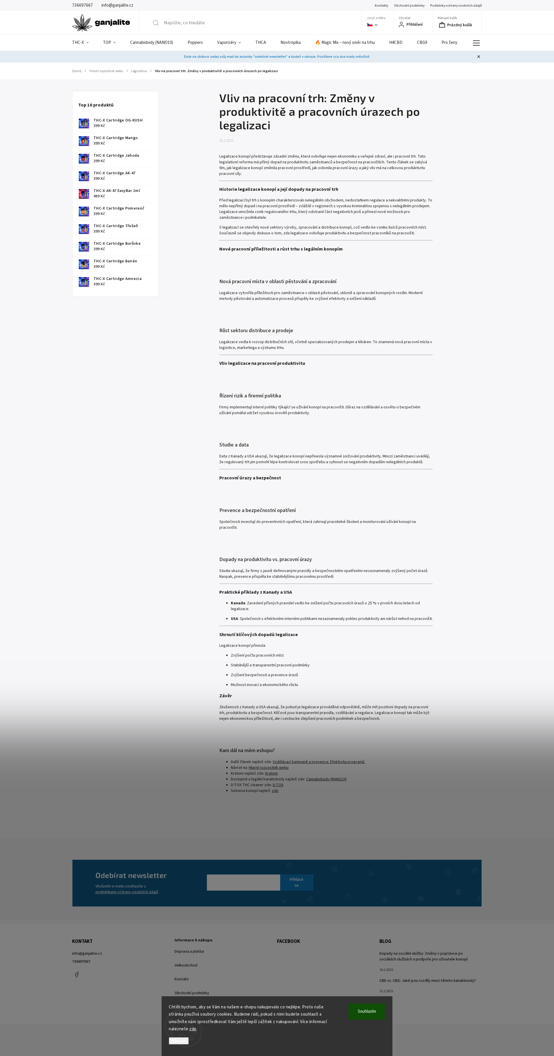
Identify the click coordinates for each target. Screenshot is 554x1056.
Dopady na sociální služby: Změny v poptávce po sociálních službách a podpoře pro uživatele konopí (423, 956)
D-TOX (278, 785)
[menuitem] (84, 43)
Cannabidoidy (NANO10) (326, 779)
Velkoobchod (186, 965)
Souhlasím (367, 1011)
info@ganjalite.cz (87, 953)
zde (192, 1029)
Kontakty (381, 5)
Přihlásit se (297, 882)
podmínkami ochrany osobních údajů (127, 892)
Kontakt (182, 979)
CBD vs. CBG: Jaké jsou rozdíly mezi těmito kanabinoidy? (427, 981)
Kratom (271, 773)
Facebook (76, 974)
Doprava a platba (189, 951)
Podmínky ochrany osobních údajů (456, 5)
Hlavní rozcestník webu (269, 768)
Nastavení (178, 1041)
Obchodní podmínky (409, 5)
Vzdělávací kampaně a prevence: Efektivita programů (319, 762)
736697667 (81, 962)
